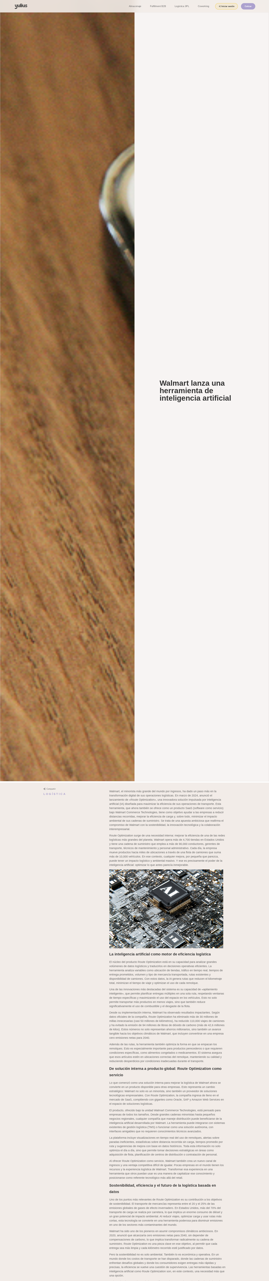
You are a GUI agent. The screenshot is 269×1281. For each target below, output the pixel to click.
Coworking (203, 6)
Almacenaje (135, 6)
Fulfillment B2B (158, 6)
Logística (54, 794)
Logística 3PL (182, 6)
